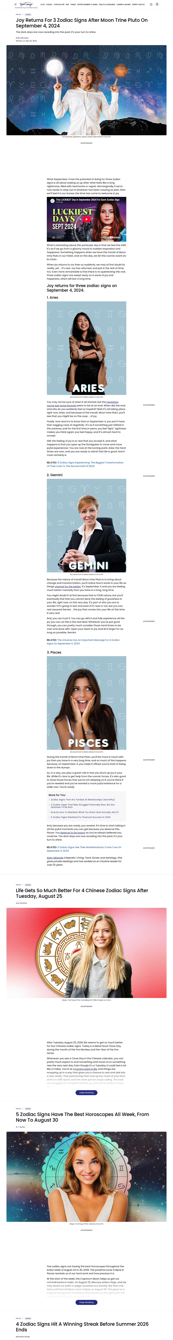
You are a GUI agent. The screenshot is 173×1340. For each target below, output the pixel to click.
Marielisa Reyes (23, 1337)
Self (67, 4)
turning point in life (86, 1069)
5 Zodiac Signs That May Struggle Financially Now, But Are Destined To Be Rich (83, 806)
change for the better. (68, 586)
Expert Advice (138, 4)
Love (42, 4)
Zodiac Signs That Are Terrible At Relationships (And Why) (83, 799)
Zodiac (49, 4)
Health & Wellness (107, 4)
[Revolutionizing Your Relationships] (26, 4)
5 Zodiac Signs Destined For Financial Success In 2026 (81, 817)
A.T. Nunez (20, 1127)
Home (18, 14)
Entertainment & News (87, 4)
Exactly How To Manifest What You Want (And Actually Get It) (85, 812)
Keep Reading (86, 1092)
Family (73, 4)
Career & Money (124, 4)
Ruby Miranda (22, 38)
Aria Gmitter (21, 903)
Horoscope (59, 4)
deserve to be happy (72, 832)
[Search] (151, 4)
